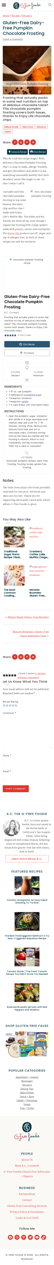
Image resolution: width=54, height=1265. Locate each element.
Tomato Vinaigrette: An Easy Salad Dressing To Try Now (27, 901)
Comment (9, 713)
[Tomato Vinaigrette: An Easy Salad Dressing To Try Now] (27, 886)
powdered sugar (32, 394)
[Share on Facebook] (15, 142)
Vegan (7, 131)
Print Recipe (39, 151)
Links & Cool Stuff (27, 1218)
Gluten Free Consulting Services (27, 1206)
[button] (5, 335)
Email (7, 771)
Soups (27, 1104)
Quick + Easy (27, 1097)
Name (7, 756)
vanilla (24, 401)
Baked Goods (11, 126)
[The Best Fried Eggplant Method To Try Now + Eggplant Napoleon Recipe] (27, 922)
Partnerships (27, 1194)
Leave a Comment (13, 39)
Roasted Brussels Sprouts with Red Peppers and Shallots (27, 1008)
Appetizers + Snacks (27, 1077)
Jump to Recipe (19, 151)
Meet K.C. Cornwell (27, 1166)
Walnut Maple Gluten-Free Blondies (28, 617)
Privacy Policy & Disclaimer (27, 1212)
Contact (27, 1200)
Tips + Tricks (27, 1108)
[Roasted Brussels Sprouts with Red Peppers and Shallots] (27, 993)
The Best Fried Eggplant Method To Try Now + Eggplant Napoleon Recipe (27, 937)
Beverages (27, 1081)
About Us (27, 1160)
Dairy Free (27, 126)
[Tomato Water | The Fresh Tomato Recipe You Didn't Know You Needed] (27, 958)
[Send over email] (33, 142)
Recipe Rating (10, 702)
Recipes (16, 16)
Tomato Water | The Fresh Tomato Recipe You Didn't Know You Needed (27, 973)
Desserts (27, 16)
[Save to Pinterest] (27, 142)
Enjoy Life (13, 233)
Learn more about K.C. (27, 858)
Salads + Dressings (26, 1101)
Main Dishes (27, 1093)
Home (6, 16)
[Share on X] (21, 142)
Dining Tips (26, 1089)
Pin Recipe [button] (28, 353)
